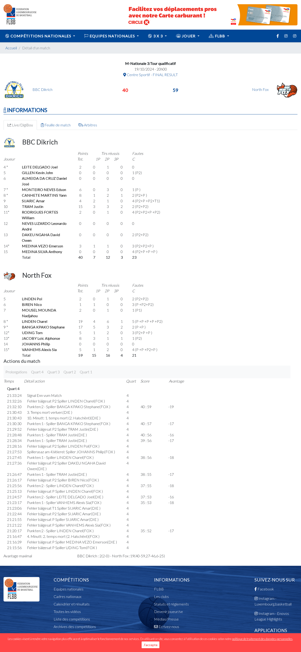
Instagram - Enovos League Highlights (271, 616)
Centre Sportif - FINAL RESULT (152, 74)
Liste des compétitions (72, 619)
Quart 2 (69, 372)
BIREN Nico (32, 304)
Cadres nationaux (67, 596)
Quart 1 (86, 372)
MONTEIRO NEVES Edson (44, 189)
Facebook (265, 589)
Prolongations (16, 372)
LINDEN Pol (32, 299)
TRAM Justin (32, 206)
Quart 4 (37, 372)
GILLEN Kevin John (37, 172)
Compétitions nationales (40, 36)
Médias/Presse (166, 619)
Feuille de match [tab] (57, 125)
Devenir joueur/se (168, 611)
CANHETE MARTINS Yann (44, 195)
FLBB (220, 36)
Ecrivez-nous (168, 626)
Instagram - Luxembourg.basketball (273, 601)
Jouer (189, 36)
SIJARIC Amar (33, 201)
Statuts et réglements (171, 604)
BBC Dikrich (42, 89)
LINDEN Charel (34, 321)
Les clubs (161, 596)
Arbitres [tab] (90, 125)
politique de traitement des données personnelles (262, 639)
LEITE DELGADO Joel (40, 167)
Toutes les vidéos (67, 611)
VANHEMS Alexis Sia (39, 349)
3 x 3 (158, 36)
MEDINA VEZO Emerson (42, 246)
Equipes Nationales (112, 36)
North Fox (260, 89)
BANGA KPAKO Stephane (43, 327)
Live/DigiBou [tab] (22, 125)
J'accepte (150, 645)
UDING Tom (32, 332)
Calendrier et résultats (72, 604)
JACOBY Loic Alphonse (41, 338)
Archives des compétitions (75, 626)
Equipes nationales (68, 589)
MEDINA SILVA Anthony (42, 251)
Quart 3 (53, 372)
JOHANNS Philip (36, 344)
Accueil (11, 48)
